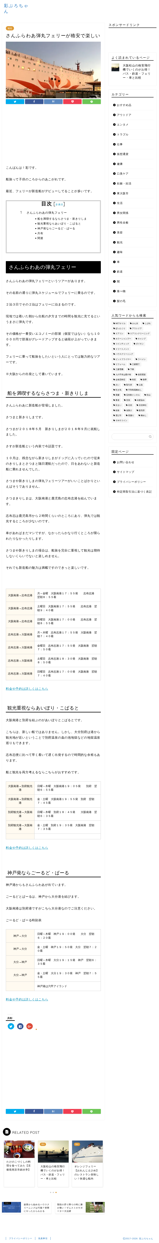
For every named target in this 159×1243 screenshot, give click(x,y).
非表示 (59, 204)
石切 (130, 405)
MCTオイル (120, 323)
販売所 (142, 410)
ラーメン (142, 359)
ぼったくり (120, 328)
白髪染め (141, 400)
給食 (117, 410)
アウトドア (124, 115)
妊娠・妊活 (124, 183)
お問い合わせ (125, 462)
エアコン (119, 334)
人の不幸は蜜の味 (123, 374)
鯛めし (144, 415)
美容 (120, 232)
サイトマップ (125, 472)
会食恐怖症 (120, 380)
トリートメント (122, 349)
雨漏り (131, 415)
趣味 (120, 252)
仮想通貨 (123, 154)
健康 (120, 164)
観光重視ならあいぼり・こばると (59, 223)
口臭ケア (123, 173)
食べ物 (121, 291)
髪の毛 (121, 301)
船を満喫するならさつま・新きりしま (62, 218)
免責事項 (43, 1238)
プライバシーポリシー (131, 481)
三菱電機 (119, 369)
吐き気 (118, 390)
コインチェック (122, 344)
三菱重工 (136, 364)
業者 (117, 400)
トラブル (123, 134)
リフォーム (120, 364)
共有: (40, 233)
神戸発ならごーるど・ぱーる (56, 228)
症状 (128, 400)
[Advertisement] (53, 138)
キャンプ (142, 339)
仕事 (120, 144)
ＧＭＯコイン (121, 421)
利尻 (134, 380)
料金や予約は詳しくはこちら (27, 688)
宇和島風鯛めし (135, 390)
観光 (10, 28)
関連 (40, 238)
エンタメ (123, 124)
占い (117, 385)
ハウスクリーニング (124, 354)
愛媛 (117, 395)
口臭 (141, 385)
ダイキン (140, 344)
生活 (120, 203)
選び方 (118, 415)
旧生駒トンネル (133, 395)
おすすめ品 (124, 105)
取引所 (129, 385)
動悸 (145, 380)
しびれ (148, 323)
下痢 (132, 369)
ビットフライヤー (123, 359)
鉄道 (120, 271)
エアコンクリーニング (139, 334)
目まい (118, 405)
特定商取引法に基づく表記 (134, 491)
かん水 (135, 323)
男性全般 (123, 222)
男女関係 (123, 213)
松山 (148, 395)
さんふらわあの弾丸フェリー (47, 212)
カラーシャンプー (123, 339)
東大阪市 (123, 193)
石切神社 (143, 405)
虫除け (129, 410)
